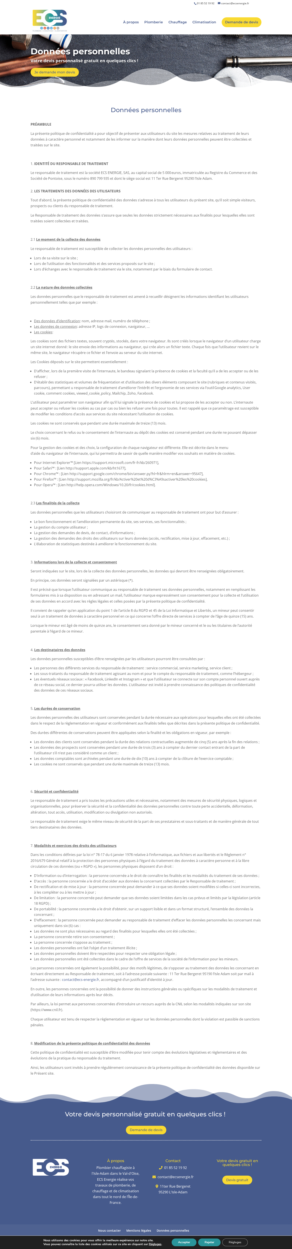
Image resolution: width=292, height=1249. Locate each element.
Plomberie (153, 22)
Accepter (184, 1242)
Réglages (155, 1244)
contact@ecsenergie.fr (176, 1177)
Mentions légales (138, 1230)
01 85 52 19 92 (205, 3)
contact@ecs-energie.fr (80, 979)
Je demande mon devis (54, 72)
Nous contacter (109, 1230)
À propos (131, 22)
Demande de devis (241, 22)
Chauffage (177, 22)
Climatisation (204, 22)
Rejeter (209, 1242)
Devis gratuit (237, 1180)
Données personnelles (173, 1230)
